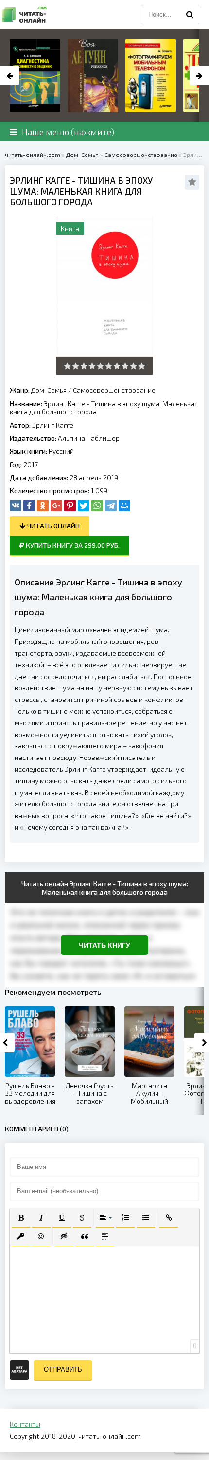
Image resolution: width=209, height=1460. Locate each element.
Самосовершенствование (114, 390)
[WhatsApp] (97, 505)
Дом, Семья (49, 390)
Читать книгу (104, 945)
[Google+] (56, 505)
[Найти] (189, 14)
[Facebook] (29, 505)
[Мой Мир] (124, 505)
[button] (21, 1217)
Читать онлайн (53, 526)
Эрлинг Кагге (52, 425)
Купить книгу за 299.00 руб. (72, 545)
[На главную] (24, 14)
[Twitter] (83, 505)
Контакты (25, 1424)
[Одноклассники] (43, 505)
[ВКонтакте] (15, 505)
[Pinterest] (70, 505)
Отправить (63, 1369)
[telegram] (111, 505)
